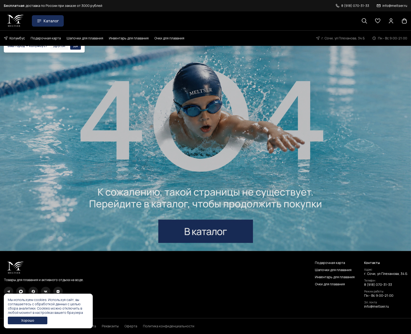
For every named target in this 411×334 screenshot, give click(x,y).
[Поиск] (364, 21)
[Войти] (391, 21)
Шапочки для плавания (85, 38)
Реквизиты (110, 326)
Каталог (51, 21)
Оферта (130, 326)
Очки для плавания (169, 38)
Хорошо (27, 320)
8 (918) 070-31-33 (378, 284)
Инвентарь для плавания (129, 38)
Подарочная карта (46, 38)
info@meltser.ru (376, 306)
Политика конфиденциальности (168, 326)
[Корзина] (404, 21)
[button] (378, 21)
